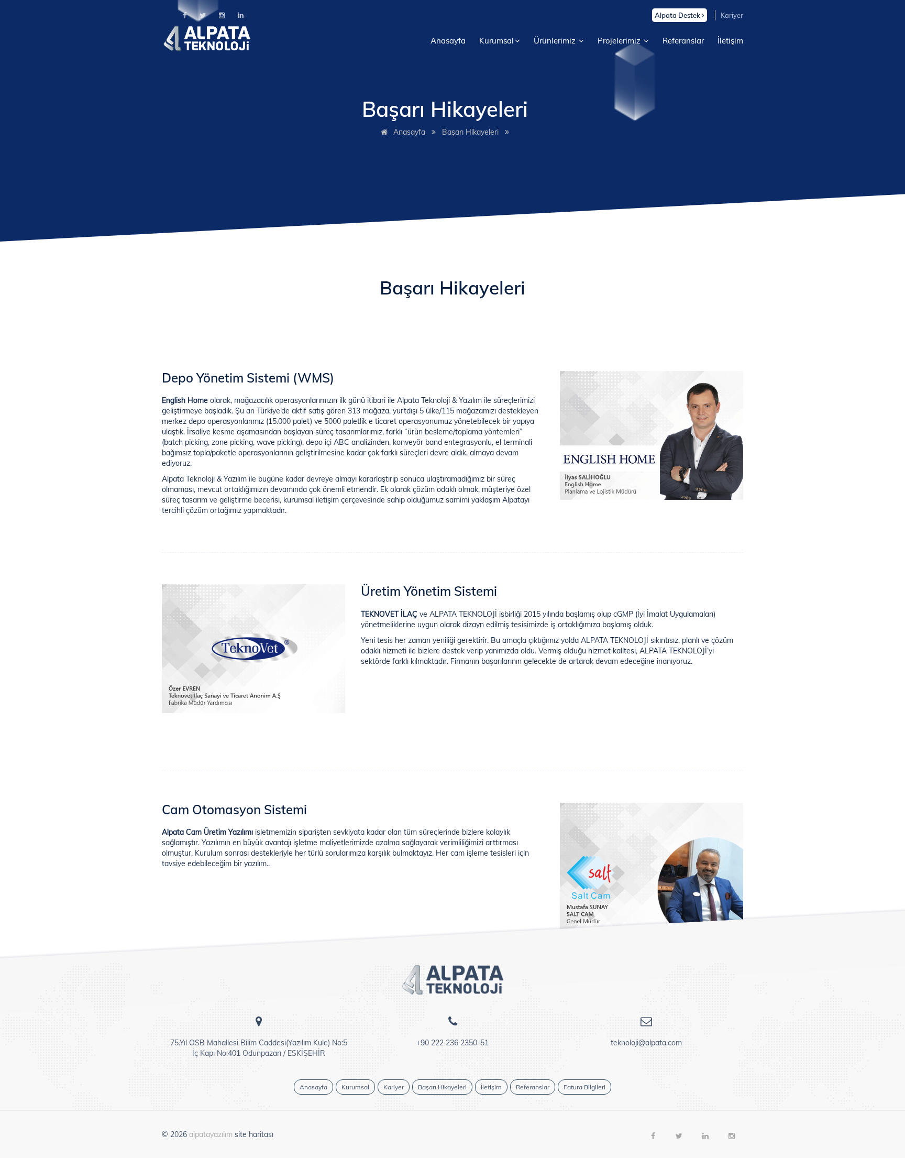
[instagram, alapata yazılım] (222, 15)
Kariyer (732, 15)
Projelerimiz (620, 41)
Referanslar (683, 41)
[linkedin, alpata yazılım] (241, 15)
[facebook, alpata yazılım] (184, 15)
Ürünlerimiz (556, 41)
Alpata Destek (678, 15)
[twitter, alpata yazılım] (203, 15)
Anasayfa (448, 41)
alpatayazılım (211, 1134)
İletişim (730, 41)
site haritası (254, 1134)
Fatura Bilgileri (584, 1087)
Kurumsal (496, 41)
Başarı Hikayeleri (470, 132)
